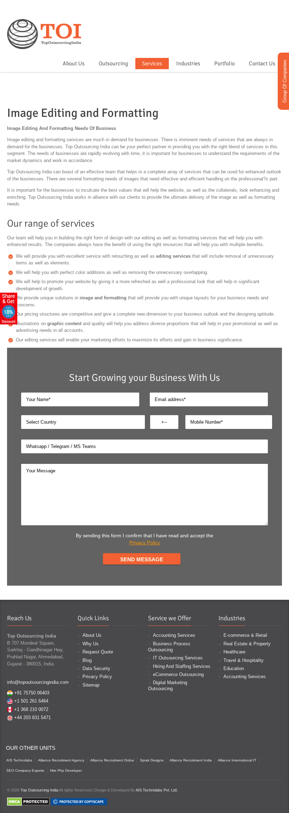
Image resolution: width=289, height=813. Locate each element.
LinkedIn (277, 22)
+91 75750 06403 (31, 692)
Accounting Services (174, 635)
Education (233, 668)
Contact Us (262, 63)
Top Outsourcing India (39, 790)
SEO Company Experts (25, 770)
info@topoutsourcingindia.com (38, 682)
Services (152, 63)
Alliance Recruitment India (191, 760)
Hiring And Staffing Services (181, 666)
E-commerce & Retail (245, 635)
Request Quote (97, 651)
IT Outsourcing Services (178, 657)
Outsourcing (113, 63)
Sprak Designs (152, 760)
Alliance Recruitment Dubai (112, 760)
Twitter (247, 22)
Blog (87, 660)
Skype (267, 22)
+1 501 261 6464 (31, 701)
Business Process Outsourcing (169, 646)
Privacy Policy (144, 542)
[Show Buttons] (8, 308)
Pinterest (257, 22)
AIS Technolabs (19, 760)
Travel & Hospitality (243, 660)
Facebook (237, 22)
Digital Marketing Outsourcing (167, 685)
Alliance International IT (237, 760)
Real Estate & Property (247, 643)
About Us (74, 63)
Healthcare (234, 651)
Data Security (96, 668)
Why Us (90, 643)
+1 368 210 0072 (31, 709)
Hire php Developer (66, 770)
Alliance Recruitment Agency (61, 760)
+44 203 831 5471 (32, 717)
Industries (188, 63)
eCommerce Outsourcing (178, 674)
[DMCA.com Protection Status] (28, 801)
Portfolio (224, 63)
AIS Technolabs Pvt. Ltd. (157, 790)
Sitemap (90, 685)
